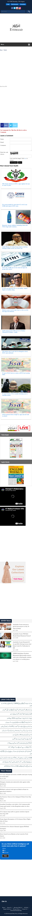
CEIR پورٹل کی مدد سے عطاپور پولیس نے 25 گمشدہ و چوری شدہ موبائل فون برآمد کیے (16, 758)
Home (1, 50)
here (25, 158)
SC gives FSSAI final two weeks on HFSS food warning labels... (16, 373)
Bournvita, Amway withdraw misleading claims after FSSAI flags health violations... (15, 226)
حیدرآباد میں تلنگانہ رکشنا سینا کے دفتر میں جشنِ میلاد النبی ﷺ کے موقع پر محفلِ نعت (17, 710)
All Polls (26, 907)
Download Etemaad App (16, 910)
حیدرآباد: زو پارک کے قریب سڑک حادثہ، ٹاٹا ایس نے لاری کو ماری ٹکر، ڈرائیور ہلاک (17, 731)
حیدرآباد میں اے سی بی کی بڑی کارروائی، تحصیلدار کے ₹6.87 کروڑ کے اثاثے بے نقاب (16, 726)
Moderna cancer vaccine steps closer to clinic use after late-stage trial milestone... (15, 310)
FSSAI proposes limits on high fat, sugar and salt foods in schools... (15, 415)
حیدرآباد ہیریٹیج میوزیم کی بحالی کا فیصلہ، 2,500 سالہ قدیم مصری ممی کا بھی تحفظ (18, 766)
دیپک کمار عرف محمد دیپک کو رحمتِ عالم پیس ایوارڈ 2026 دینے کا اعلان (19, 718)
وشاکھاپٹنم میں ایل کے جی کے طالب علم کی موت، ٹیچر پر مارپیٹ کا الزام (19, 743)
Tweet (14, 125)
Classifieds (22, 4)
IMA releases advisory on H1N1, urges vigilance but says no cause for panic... (16, 184)
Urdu (8, 4)
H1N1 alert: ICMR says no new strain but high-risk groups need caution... (14, 268)
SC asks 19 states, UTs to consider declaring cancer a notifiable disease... (15, 394)
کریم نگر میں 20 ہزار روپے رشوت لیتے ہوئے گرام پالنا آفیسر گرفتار (20, 747)
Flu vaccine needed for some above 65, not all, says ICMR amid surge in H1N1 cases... (14, 205)
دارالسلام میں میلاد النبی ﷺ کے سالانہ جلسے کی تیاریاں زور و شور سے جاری (19, 722)
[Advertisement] (15, 17)
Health (5, 50)
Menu (2, 44)
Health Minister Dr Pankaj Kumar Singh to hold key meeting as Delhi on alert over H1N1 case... (15, 247)
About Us (9, 907)
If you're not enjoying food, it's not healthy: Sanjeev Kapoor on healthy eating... (15, 289)
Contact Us (24, 909)
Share (6, 125)
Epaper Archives (7, 909)
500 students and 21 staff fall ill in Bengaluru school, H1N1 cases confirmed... (15, 352)
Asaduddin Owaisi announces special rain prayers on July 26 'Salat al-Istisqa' (21, 626)
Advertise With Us (18, 907)
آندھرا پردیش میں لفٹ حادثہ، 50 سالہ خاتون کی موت (22, 735)
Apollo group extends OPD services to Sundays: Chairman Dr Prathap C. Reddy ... (13, 331)
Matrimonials (14, 4)
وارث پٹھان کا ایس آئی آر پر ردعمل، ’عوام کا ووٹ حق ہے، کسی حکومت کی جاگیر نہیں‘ (17, 762)
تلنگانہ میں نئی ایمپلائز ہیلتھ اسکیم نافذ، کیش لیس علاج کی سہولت (21, 714)
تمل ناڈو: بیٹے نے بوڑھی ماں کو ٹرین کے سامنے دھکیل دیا (22, 739)
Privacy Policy (16, 909)
